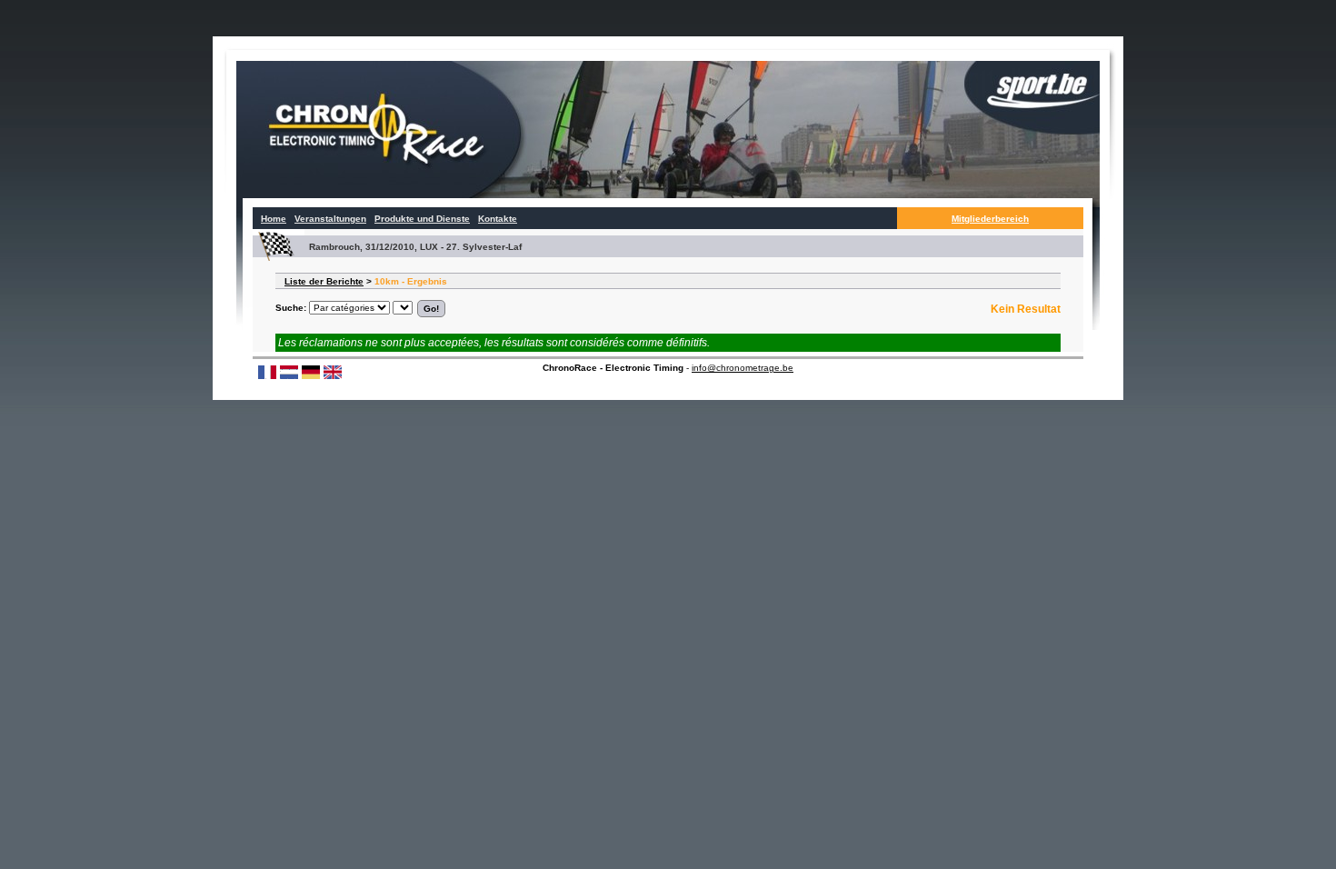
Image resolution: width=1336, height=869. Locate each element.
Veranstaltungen (330, 219)
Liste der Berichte (324, 281)
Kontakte (497, 219)
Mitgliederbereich (990, 219)
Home (273, 219)
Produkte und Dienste (422, 219)
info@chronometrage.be (742, 368)
